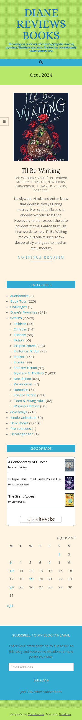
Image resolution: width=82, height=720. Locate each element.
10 (12, 570)
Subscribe (41, 680)
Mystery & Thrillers (31, 182)
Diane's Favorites (23, 312)
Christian (20, 329)
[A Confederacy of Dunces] (69, 462)
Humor (19, 362)
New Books (56, 182)
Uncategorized (21, 434)
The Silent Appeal (21, 496)
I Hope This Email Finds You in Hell (35, 479)
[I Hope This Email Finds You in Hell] (69, 479)
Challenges (18, 306)
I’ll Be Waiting (41, 170)
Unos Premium (36, 714)
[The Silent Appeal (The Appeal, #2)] (69, 496)
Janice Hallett (18, 501)
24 (12, 587)
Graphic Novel (25, 345)
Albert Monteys (19, 467)
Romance (21, 389)
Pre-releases (20, 428)
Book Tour (18, 301)
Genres (16, 317)
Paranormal (25, 186)
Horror (61, 178)
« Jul (10, 605)
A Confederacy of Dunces (28, 462)
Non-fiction (22, 378)
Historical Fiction (26, 351)
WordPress (65, 714)
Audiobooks (19, 295)
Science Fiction (25, 395)
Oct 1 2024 (41, 190)
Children (20, 323)
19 (31, 579)
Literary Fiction (25, 367)
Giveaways (18, 412)
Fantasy (20, 334)
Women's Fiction (26, 406)
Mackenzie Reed (20, 484)
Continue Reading (41, 257)
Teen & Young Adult (29, 400)
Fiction (19, 340)
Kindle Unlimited (23, 417)
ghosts (60, 186)
